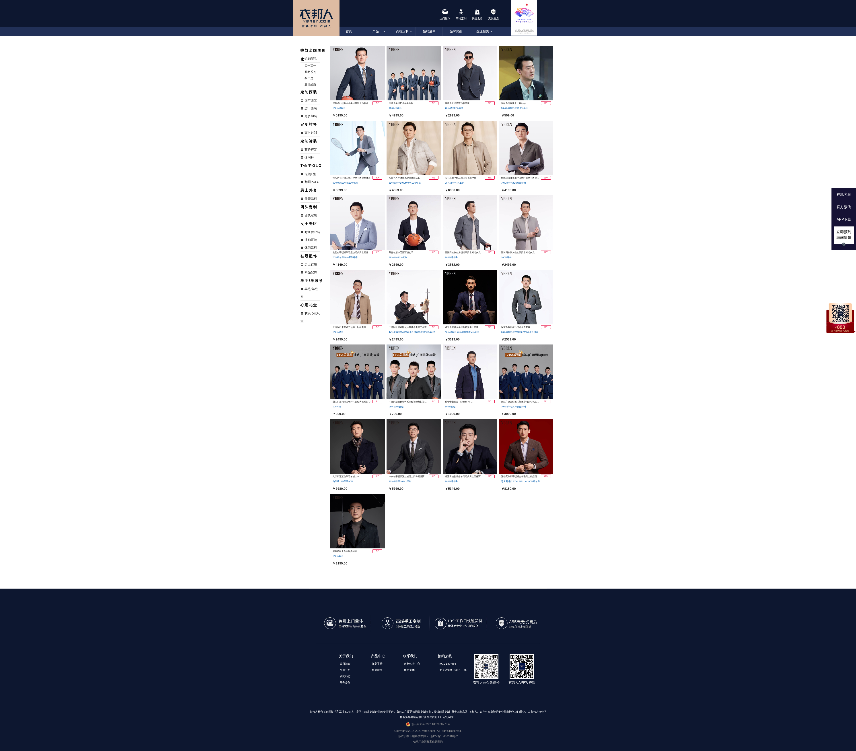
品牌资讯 (456, 31)
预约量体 (429, 31)
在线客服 (844, 194)
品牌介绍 (345, 670)
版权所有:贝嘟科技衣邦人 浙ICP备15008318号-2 (428, 736)
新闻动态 (345, 676)
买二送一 (310, 78)
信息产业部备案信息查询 (428, 741)
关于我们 (346, 656)
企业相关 (482, 31)
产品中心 (378, 656)
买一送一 (310, 65)
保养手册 (377, 663)
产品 (376, 31)
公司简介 (345, 663)
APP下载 (844, 219)
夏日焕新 (310, 84)
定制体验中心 (412, 663)
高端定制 (402, 31)
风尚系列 (310, 72)
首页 (349, 31)
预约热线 (445, 656)
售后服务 (377, 670)
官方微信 (844, 207)
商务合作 (345, 682)
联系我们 (410, 656)
